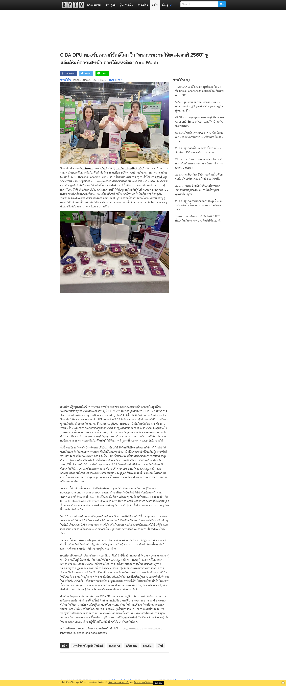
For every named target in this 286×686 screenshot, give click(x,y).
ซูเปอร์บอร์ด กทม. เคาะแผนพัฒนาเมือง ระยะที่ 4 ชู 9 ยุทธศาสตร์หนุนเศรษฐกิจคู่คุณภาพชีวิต (199, 106)
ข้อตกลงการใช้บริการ (143, 682)
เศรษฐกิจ (110, 5)
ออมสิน (160, 176)
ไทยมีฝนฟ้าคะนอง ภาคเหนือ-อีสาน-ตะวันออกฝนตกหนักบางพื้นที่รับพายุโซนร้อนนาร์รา (199, 137)
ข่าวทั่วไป (65, 79)
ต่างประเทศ (94, 5)
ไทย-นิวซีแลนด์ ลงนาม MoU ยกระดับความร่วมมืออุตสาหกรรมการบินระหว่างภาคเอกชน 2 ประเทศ (199, 163)
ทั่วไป (155, 5)
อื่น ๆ (165, 5)
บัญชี (104, 168)
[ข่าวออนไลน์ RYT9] (71, 5)
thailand (114, 645)
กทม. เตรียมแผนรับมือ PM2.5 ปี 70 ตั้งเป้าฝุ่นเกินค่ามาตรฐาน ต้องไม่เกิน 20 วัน (198, 218)
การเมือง (142, 5)
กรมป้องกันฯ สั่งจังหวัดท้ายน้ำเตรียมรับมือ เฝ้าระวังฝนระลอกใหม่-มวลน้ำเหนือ (199, 176)
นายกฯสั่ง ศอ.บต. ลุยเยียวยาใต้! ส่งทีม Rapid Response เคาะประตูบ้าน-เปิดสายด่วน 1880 (199, 91)
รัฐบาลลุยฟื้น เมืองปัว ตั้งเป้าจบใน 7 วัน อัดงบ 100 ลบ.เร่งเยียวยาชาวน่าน (198, 150)
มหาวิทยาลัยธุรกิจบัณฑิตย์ (130, 168)
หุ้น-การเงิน (126, 5)
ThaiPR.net (115, 79)
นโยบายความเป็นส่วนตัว (118, 682)
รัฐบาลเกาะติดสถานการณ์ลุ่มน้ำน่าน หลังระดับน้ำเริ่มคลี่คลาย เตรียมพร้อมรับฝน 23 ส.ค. (199, 205)
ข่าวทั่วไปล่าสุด (181, 79)
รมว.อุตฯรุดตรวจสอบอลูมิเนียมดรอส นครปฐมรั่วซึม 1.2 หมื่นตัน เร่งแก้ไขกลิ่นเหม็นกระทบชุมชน (199, 121)
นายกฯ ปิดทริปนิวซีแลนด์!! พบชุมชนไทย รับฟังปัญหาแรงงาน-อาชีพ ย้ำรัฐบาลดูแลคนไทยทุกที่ (198, 190)
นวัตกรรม (87, 168)
